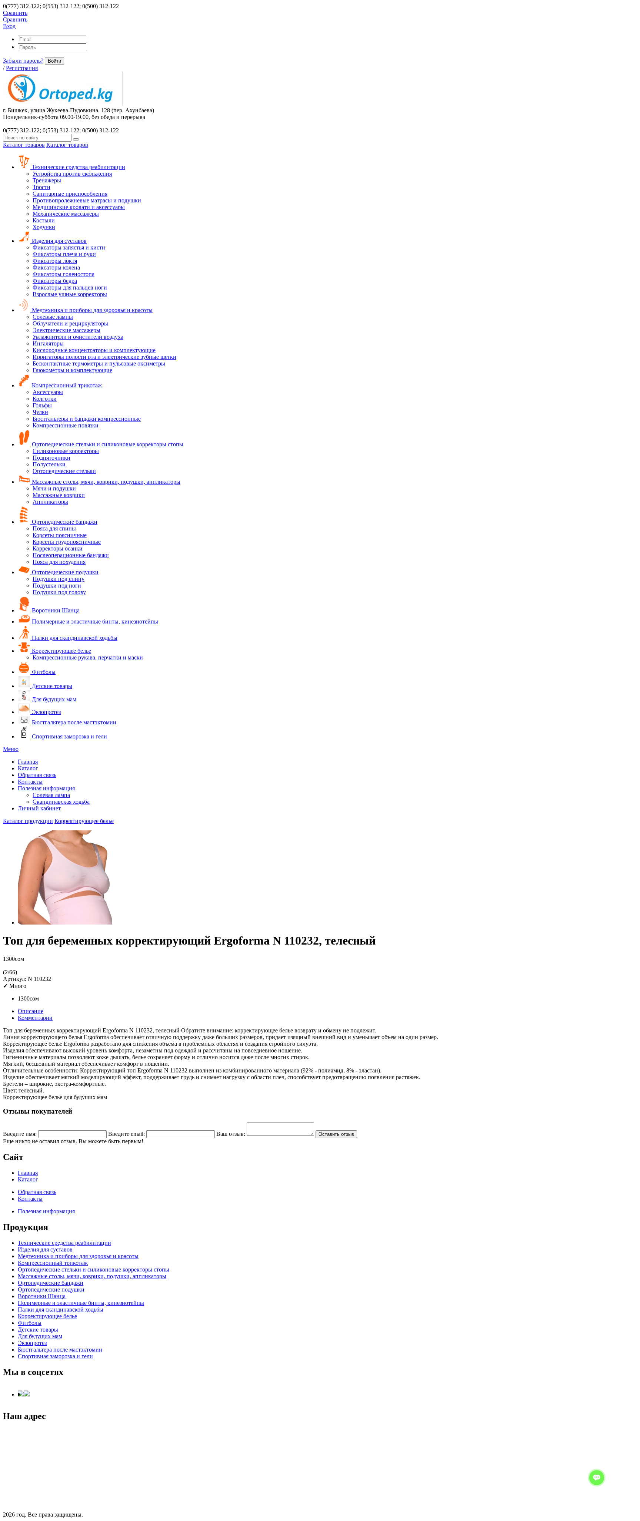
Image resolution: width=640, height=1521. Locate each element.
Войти (54, 61)
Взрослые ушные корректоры (70, 294)
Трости (41, 187)
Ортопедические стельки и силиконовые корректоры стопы (106, 444)
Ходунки (44, 227)
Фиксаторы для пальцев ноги (70, 287)
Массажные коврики (59, 495)
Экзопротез (45, 712)
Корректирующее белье (60, 651)
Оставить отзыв (336, 1134)
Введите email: (126, 1134)
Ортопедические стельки (64, 471)
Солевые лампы (53, 317)
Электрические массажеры (66, 330)
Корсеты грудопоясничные (67, 542)
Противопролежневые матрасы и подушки (87, 200)
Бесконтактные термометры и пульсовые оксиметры (99, 363)
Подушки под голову (59, 592)
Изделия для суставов (58, 241)
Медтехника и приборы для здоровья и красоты (91, 310)
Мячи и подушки (54, 488)
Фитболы (43, 672)
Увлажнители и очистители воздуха (78, 337)
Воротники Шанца (55, 610)
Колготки (45, 399)
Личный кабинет (39, 808)
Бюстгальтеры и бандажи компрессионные (87, 419)
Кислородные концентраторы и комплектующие (94, 350)
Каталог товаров (24, 145)
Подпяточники (51, 457)
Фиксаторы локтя (55, 261)
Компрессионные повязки (66, 425)
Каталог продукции (28, 821)
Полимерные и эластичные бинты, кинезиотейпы (94, 621)
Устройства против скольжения (72, 174)
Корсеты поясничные (60, 535)
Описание (30, 1011)
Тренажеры (47, 180)
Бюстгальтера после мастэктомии (73, 722)
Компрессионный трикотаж (66, 385)
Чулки (40, 412)
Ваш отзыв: (230, 1134)
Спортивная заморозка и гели (68, 736)
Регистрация (22, 68)
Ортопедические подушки (64, 572)
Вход (9, 26)
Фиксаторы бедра (55, 281)
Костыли (44, 220)
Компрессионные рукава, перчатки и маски (88, 657)
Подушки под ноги (57, 585)
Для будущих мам (53, 699)
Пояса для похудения (59, 562)
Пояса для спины (54, 528)
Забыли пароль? (23, 60)
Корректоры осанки (58, 548)
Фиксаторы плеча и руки (64, 254)
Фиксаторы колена (56, 267)
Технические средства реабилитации (77, 167)
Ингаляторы (48, 343)
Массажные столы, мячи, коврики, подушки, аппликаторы (105, 482)
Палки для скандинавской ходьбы (73, 638)
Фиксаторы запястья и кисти (69, 247)
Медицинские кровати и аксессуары (79, 207)
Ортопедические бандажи (63, 522)
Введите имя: (20, 1134)
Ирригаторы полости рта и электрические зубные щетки (104, 357)
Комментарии (35, 1018)
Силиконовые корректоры (66, 451)
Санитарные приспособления (70, 194)
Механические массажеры (66, 214)
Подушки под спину (58, 579)
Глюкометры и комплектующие (72, 370)
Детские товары (51, 686)
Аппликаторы (50, 502)
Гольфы (42, 405)
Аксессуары (48, 392)
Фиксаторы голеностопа (63, 274)
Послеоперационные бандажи (71, 555)
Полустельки (49, 464)
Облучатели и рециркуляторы (70, 323)
